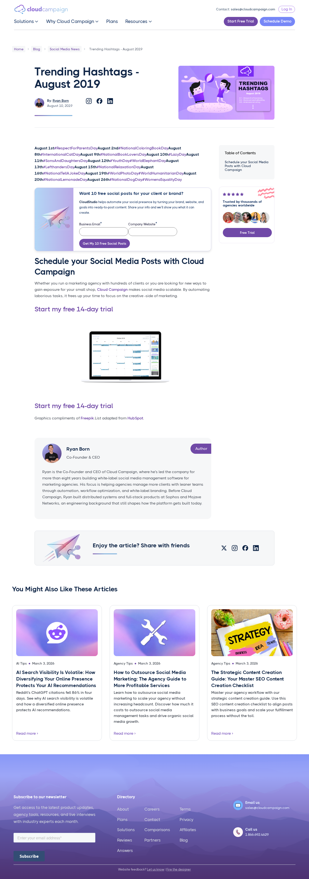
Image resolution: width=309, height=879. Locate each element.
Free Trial (247, 232)
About (123, 809)
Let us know (155, 869)
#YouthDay (120, 160)
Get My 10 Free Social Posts (104, 243)
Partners (152, 840)
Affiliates (188, 829)
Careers (152, 809)
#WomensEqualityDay (162, 179)
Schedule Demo (277, 21)
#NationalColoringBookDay (143, 148)
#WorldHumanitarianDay (160, 173)
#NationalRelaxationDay (119, 167)
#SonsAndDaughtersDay (65, 160)
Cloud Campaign (112, 289)
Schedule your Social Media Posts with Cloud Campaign (246, 166)
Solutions (126, 829)
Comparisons (157, 829)
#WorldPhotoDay (122, 173)
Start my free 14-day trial (74, 309)
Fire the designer (178, 869)
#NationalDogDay (125, 179)
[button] (26, 21)
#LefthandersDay (58, 167)
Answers (125, 850)
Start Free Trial (240, 21)
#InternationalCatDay (60, 154)
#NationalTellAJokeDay (64, 173)
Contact (152, 819)
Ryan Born (61, 101)
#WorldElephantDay (148, 160)
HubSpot (135, 418)
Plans (112, 21)
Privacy (186, 819)
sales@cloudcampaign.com (253, 9)
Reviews (124, 840)
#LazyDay (177, 154)
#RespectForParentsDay (76, 148)
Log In (286, 9)
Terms (185, 809)
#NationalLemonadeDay (65, 179)
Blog (184, 840)
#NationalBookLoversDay (123, 154)
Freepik (87, 418)
